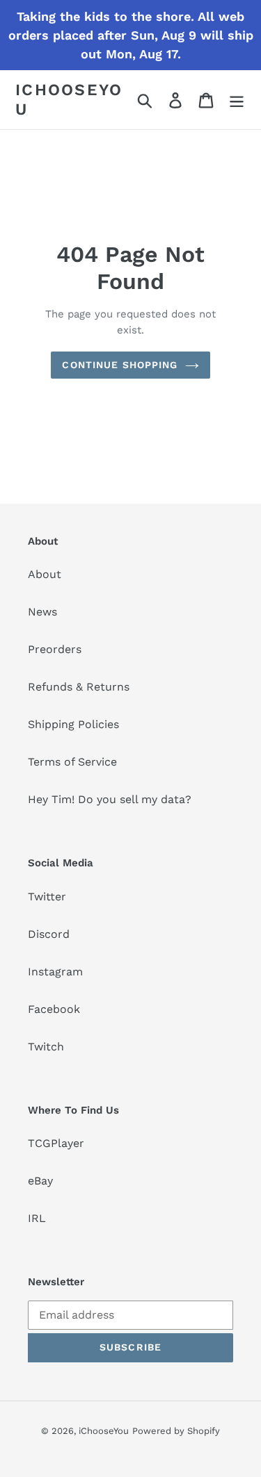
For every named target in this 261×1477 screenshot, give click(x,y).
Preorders (54, 649)
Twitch (46, 1046)
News (42, 611)
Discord (49, 934)
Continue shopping (119, 364)
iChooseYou (69, 100)
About (44, 574)
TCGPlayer (56, 1143)
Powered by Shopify (176, 1431)
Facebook (54, 1009)
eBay (40, 1180)
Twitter (47, 896)
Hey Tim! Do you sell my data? (109, 799)
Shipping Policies (73, 724)
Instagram (55, 971)
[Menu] (236, 99)
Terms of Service (72, 761)
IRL (37, 1218)
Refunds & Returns (78, 686)
